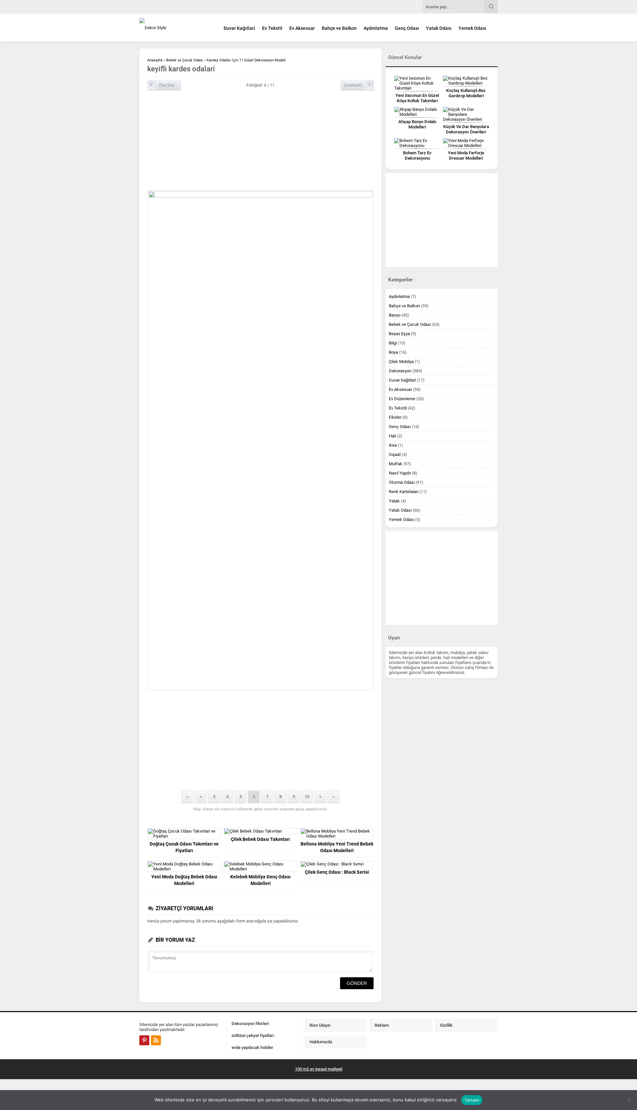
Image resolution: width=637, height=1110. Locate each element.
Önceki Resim (163, 85)
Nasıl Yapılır (400, 473)
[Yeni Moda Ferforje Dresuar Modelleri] (466, 143)
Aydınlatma (376, 28)
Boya (393, 352)
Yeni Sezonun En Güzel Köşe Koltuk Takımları (417, 98)
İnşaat (395, 454)
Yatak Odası (439, 28)
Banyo (394, 315)
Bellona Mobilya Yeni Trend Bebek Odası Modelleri (337, 847)
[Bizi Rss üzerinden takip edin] (156, 1040)
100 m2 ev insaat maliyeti (318, 1069)
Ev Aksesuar (302, 28)
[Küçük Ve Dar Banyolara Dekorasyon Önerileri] (466, 114)
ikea (393, 445)
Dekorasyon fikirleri (250, 1023)
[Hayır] (628, 1100)
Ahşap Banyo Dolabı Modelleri (417, 124)
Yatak (394, 500)
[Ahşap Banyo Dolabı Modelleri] (417, 112)
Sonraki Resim (357, 85)
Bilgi (393, 342)
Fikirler (395, 417)
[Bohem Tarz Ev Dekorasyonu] (417, 143)
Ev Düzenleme (402, 398)
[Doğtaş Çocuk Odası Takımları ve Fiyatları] (184, 834)
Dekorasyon (400, 370)
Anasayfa (155, 60)
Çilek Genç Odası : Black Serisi (337, 872)
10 (307, 796)
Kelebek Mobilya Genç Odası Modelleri (260, 880)
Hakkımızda (321, 1041)
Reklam (382, 1025)
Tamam (471, 1100)
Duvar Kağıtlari (239, 28)
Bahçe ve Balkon (339, 28)
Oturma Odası (402, 482)
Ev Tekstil (272, 28)
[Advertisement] (260, 140)
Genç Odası (407, 28)
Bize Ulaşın (320, 1025)
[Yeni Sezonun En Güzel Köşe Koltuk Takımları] (417, 83)
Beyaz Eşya (399, 333)
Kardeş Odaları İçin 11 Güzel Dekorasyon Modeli (246, 60)
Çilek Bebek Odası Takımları (260, 839)
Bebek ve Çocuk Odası (184, 60)
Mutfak (395, 463)
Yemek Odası (472, 28)
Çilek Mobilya (401, 361)
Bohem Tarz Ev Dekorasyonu (417, 155)
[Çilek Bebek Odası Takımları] (260, 831)
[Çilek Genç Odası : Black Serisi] (337, 864)
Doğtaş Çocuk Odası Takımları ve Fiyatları (184, 847)
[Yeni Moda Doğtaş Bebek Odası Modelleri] (184, 866)
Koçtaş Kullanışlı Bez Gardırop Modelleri (466, 93)
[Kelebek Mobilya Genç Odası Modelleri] (260, 866)
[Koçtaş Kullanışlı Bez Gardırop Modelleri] (466, 81)
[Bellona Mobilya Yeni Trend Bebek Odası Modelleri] (337, 834)
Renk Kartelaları (403, 491)
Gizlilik (446, 1025)
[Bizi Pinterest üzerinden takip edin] (144, 1040)
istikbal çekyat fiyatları (253, 1035)
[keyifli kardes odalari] (260, 440)
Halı (392, 435)
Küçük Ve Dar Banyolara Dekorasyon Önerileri (466, 129)
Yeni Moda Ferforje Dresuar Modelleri (466, 155)
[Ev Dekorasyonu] (175, 28)
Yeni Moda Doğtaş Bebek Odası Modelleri (184, 880)
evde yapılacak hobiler (252, 1047)
